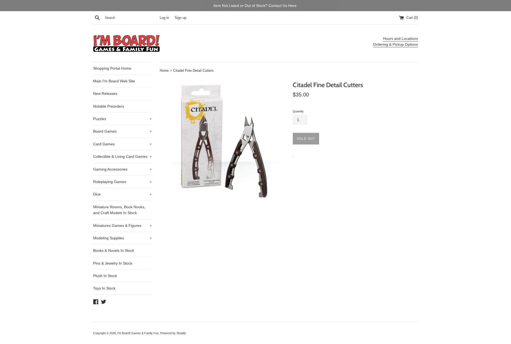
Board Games (122, 131)
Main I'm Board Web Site (114, 81)
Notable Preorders (108, 106)
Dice (122, 194)
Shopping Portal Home (112, 68)
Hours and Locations (400, 38)
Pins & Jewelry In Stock (112, 263)
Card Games (122, 144)
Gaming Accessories (122, 169)
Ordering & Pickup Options (395, 44)
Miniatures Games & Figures (122, 225)
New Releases (105, 93)
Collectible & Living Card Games (122, 156)
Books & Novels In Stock (113, 250)
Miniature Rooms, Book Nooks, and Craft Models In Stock (119, 210)
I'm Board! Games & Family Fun (138, 333)
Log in (164, 18)
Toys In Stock (104, 288)
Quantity (298, 111)
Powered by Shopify (173, 333)
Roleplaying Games (122, 182)
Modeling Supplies (122, 238)
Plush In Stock (105, 276)
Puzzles (122, 119)
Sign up (180, 18)
